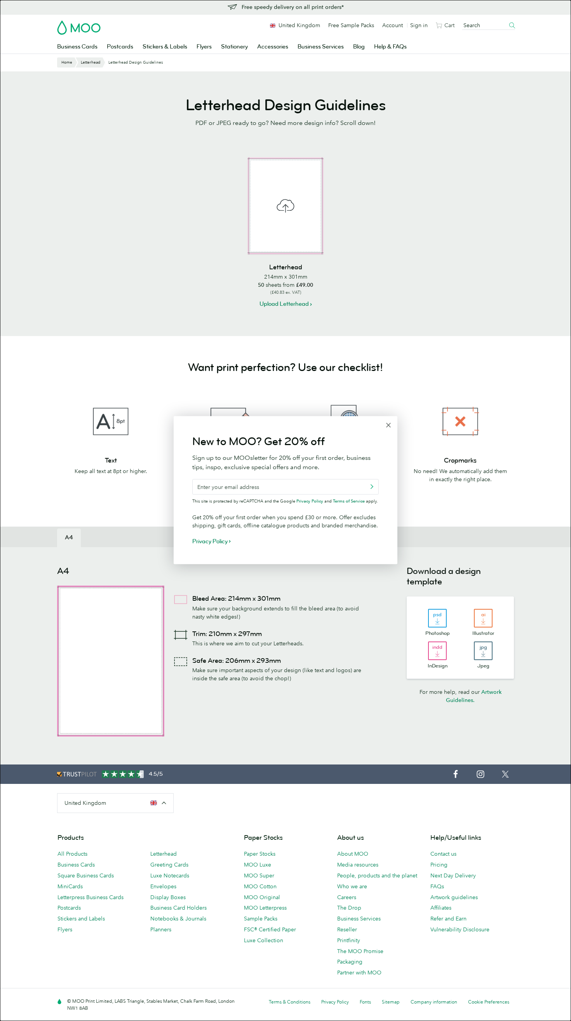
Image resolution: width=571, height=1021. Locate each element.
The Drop (349, 907)
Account (392, 25)
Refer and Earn (448, 918)
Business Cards (77, 46)
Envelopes (163, 886)
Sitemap (391, 1002)
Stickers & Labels (165, 46)
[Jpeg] (483, 650)
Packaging (349, 961)
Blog (359, 46)
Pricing (438, 864)
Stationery (234, 46)
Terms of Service (349, 500)
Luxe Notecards (169, 875)
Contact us (443, 853)
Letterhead (163, 853)
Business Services (321, 46)
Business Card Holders (178, 907)
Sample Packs (260, 918)
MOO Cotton (260, 886)
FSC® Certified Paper (270, 929)
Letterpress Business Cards (90, 897)
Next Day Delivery (453, 875)
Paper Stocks (259, 853)
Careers (346, 897)
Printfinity (348, 940)
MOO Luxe (257, 864)
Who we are (352, 886)
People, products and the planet (377, 875)
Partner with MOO (359, 972)
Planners (160, 929)
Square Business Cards (85, 875)
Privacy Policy (309, 500)
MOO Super (259, 875)
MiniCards (70, 886)
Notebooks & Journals (178, 918)
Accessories (272, 46)
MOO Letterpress (265, 907)
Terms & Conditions (289, 1002)
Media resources (357, 864)
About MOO (352, 853)
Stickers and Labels (81, 918)
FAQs (437, 886)
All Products (72, 853)
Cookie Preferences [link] (488, 1002)
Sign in (419, 25)
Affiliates (440, 907)
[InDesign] (437, 650)
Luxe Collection (263, 940)
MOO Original (262, 897)
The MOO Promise (360, 951)
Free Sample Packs (351, 25)
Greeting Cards (169, 864)
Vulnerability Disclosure (459, 929)
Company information (434, 1002)
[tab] (69, 538)
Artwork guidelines (454, 897)
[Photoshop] (437, 618)
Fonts (365, 1002)
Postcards (120, 46)
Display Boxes (168, 897)
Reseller (347, 929)
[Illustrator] (483, 618)
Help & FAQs (390, 46)
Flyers (204, 46)
